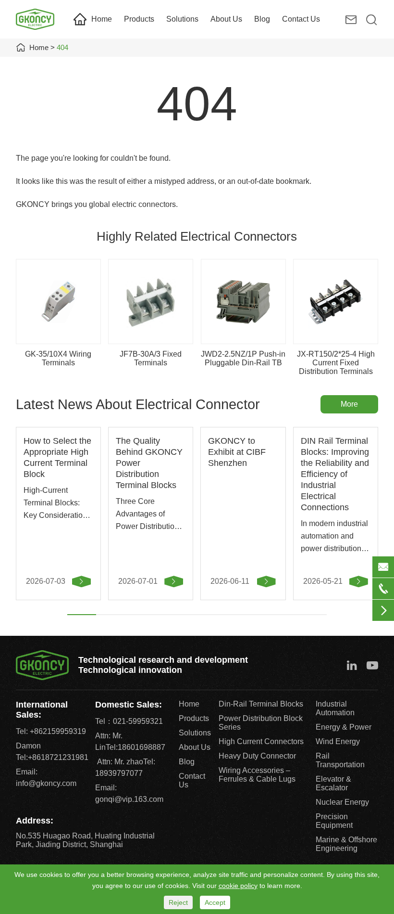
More (349, 404)
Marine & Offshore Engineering (346, 844)
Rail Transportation (340, 760)
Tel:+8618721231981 (52, 757)
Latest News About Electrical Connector (138, 404)
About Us (226, 19)
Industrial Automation (335, 708)
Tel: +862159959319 (51, 731)
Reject (178, 902)
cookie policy (238, 885)
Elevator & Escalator (333, 783)
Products (139, 19)
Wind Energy (338, 741)
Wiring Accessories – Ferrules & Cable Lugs (257, 774)
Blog (262, 19)
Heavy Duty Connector (257, 756)
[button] (81, 614)
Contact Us (301, 19)
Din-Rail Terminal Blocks (261, 704)
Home (101, 19)
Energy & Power (343, 727)
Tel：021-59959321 (129, 721)
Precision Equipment (334, 820)
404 (62, 47)
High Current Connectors (261, 741)
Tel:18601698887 (135, 747)
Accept (215, 902)
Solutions (182, 19)
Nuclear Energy (342, 802)
